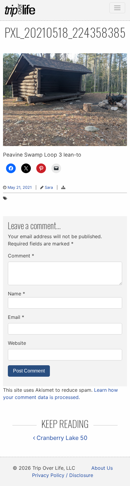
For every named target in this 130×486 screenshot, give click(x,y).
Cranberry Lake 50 (61, 437)
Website (17, 343)
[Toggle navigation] (117, 7)
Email (16, 317)
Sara (49, 187)
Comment (21, 256)
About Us (102, 468)
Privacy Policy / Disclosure (62, 475)
